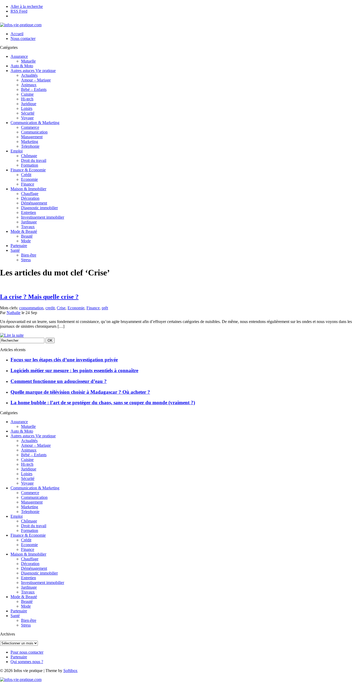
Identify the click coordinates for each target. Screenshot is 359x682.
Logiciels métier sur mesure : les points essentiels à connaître (74, 370)
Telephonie (30, 146)
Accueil (17, 34)
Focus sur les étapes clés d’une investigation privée (64, 359)
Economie (29, 179)
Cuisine (27, 94)
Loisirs (26, 108)
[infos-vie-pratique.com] (21, 25)
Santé (15, 250)
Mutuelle (28, 61)
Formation (29, 165)
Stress (26, 260)
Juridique (28, 103)
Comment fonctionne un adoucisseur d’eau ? (59, 381)
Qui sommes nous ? (27, 661)
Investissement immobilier (42, 217)
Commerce (30, 127)
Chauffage (29, 193)
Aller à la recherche (27, 6)
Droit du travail (33, 160)
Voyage (27, 118)
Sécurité (27, 113)
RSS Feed (19, 11)
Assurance (19, 56)
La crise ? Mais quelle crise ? (39, 296)
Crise (61, 308)
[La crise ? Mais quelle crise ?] (12, 335)
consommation (31, 308)
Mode (26, 241)
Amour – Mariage (36, 80)
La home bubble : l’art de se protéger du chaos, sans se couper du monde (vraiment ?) (103, 402)
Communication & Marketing (35, 122)
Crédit (26, 174)
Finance (27, 184)
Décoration (30, 198)
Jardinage (29, 222)
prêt (105, 308)
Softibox (70, 670)
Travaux (28, 226)
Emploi (17, 151)
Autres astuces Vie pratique (33, 70)
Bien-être (28, 255)
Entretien (28, 212)
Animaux (29, 85)
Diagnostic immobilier (39, 208)
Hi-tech (27, 99)
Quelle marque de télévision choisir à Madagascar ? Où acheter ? (80, 392)
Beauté (27, 236)
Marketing (29, 141)
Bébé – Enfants (34, 89)
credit (50, 308)
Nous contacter (23, 38)
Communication (34, 132)
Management (32, 137)
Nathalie (13, 312)
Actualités (29, 75)
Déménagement (34, 203)
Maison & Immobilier (28, 189)
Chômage (29, 155)
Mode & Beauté (24, 231)
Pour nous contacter (27, 652)
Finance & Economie (28, 170)
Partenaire (19, 245)
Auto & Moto (22, 66)
